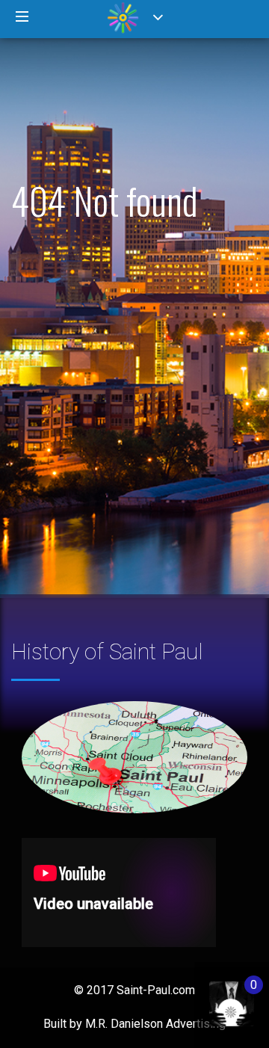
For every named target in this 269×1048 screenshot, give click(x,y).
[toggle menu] (22, 17)
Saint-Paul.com (156, 990)
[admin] (216, 996)
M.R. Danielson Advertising (155, 1024)
